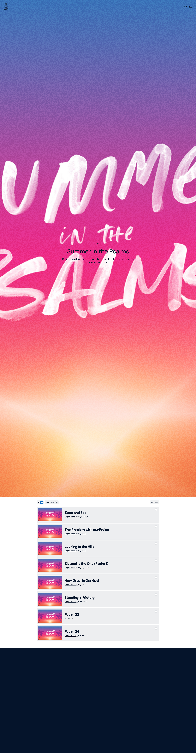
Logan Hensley (71, 516)
